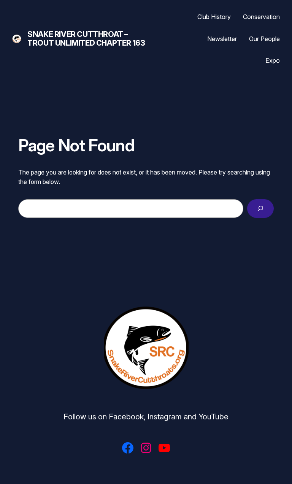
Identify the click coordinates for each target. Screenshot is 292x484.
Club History (214, 17)
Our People (264, 39)
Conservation (261, 17)
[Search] (260, 208)
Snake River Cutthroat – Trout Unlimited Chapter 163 (86, 39)
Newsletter (222, 39)
